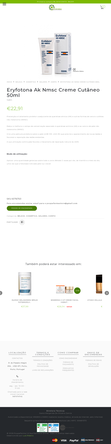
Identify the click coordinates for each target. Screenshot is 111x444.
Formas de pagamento (68, 363)
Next (107, 293)
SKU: (9, 198)
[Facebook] (22, 222)
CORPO (54, 82)
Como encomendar (68, 358)
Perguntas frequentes (68, 369)
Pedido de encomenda (21, 208)
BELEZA (19, 82)
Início (9, 82)
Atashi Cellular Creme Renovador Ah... (65, 301)
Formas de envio (94, 360)
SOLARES (43, 82)
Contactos (17, 358)
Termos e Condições (42, 360)
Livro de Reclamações (42, 370)
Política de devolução (93, 365)
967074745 (17, 396)
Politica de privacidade (43, 365)
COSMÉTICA (31, 82)
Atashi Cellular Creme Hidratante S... (25, 301)
